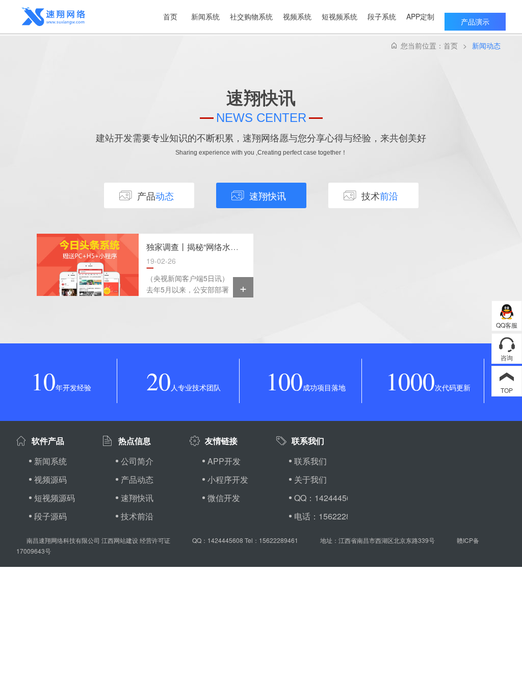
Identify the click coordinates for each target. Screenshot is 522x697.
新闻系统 (50, 461)
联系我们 (308, 440)
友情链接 (221, 440)
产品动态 (137, 479)
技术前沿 (137, 516)
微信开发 (223, 498)
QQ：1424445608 (321, 498)
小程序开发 (227, 479)
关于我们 (310, 479)
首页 (450, 45)
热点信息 (134, 440)
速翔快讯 (137, 498)
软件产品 (48, 440)
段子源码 (50, 516)
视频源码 (50, 479)
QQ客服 (506, 324)
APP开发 (224, 461)
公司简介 (137, 461)
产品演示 (475, 21)
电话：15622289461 (321, 516)
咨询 (507, 357)
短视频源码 (54, 498)
